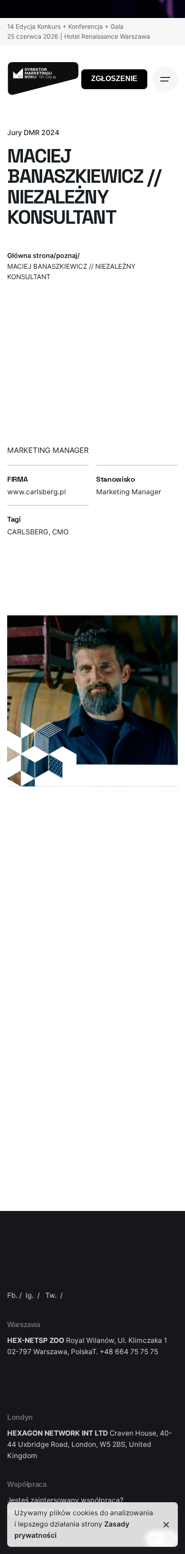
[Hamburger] (165, 79)
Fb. (12, 1295)
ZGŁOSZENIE (114, 78)
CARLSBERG (27, 532)
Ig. (30, 1295)
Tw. (51, 1295)
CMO (60, 532)
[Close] (166, 1525)
